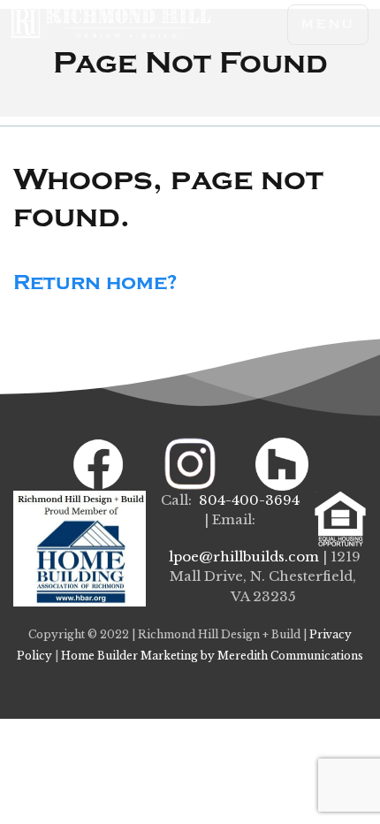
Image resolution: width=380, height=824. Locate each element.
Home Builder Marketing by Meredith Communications (212, 655)
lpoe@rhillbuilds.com (244, 556)
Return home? (95, 282)
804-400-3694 (249, 500)
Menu (327, 24)
